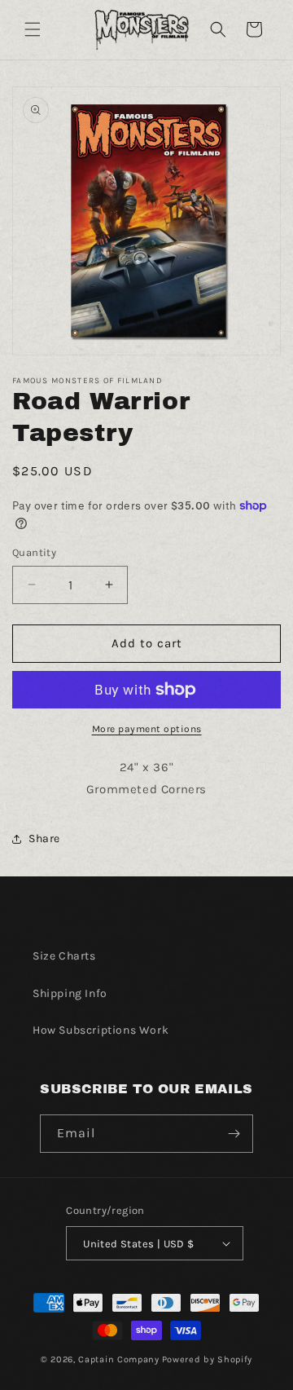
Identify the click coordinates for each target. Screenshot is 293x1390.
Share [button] (44, 838)
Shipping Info (70, 993)
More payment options (147, 729)
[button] (32, 29)
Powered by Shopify (207, 1359)
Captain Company (119, 1359)
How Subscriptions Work (100, 1030)
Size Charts (64, 956)
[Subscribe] (234, 1133)
